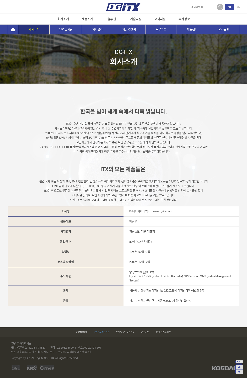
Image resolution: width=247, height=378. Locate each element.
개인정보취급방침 (101, 332)
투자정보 (184, 19)
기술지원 (136, 19)
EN (238, 6)
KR (229, 6)
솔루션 (111, 19)
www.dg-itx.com (162, 211)
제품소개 (87, 19)
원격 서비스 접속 (163, 332)
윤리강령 (145, 332)
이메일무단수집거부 (125, 332)
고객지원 (160, 19)
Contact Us (81, 332)
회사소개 (63, 19)
